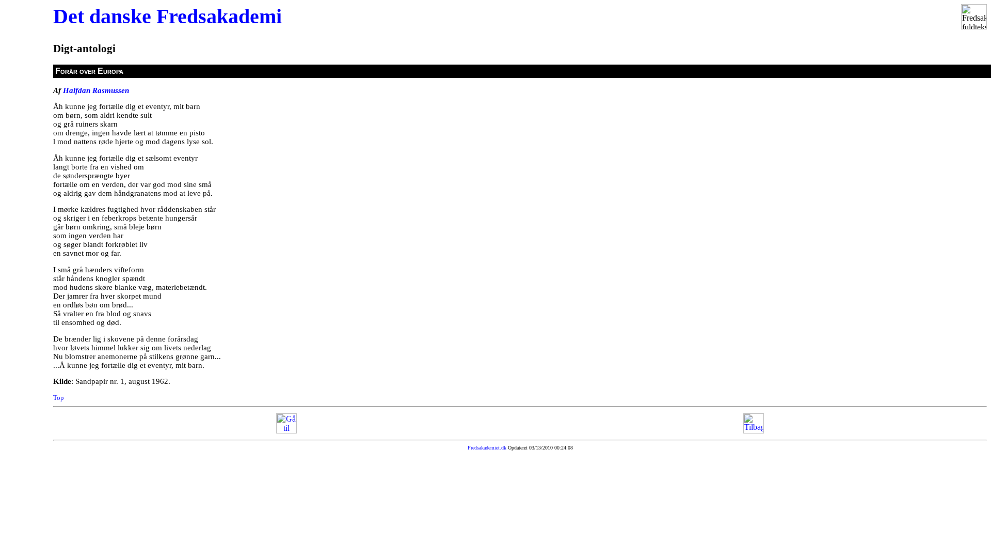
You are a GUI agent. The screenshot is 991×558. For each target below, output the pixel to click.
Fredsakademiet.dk (487, 448)
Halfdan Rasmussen (96, 90)
